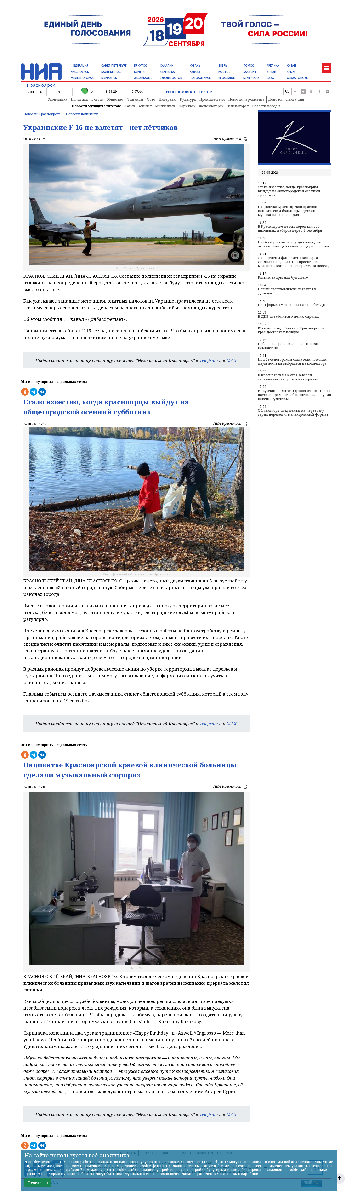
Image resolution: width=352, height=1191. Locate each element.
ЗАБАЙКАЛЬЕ (143, 78)
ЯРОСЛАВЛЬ (227, 78)
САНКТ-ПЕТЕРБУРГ (113, 65)
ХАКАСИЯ (249, 72)
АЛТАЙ (271, 72)
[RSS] (295, 91)
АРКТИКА (273, 65)
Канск (130, 106)
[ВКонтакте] (311, 91)
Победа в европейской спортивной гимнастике (288, 346)
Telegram (208, 360)
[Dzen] (303, 91)
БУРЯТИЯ (140, 72)
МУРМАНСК (109, 78)
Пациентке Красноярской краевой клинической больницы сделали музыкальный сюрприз (287, 211)
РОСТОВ (224, 72)
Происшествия (212, 99)
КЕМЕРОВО (251, 78)
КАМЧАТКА (167, 72)
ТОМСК (248, 65)
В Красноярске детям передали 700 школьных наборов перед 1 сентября (290, 228)
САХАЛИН (166, 65)
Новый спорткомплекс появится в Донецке (287, 291)
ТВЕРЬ (222, 65)
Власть (97, 99)
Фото (151, 99)
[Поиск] (286, 91)
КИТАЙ (291, 65)
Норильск (187, 106)
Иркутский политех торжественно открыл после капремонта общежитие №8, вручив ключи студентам (294, 395)
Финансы (135, 99)
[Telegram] (327, 91)
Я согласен (38, 1182)
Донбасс (275, 99)
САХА (270, 78)
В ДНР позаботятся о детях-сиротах (288, 317)
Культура (188, 99)
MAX (232, 360)
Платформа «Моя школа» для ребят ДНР (293, 305)
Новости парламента (246, 99)
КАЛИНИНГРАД (111, 72)
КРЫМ (291, 72)
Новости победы (266, 106)
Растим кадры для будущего (283, 278)
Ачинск (145, 106)
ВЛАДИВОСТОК (171, 78)
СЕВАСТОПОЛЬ (297, 78)
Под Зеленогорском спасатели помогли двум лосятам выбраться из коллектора (292, 361)
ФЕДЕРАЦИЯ (79, 65)
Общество (115, 99)
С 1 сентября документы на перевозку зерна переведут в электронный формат (293, 413)
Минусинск (165, 106)
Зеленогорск (238, 106)
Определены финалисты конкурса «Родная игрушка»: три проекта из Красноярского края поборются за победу (293, 262)
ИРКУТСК (140, 65)
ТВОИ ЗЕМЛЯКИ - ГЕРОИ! (188, 92)
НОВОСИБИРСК (200, 78)
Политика (79, 99)
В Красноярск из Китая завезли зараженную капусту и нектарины (288, 377)
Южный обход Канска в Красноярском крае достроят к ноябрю (291, 330)
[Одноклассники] (319, 91)
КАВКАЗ (195, 72)
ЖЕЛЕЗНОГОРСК (82, 78)
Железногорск (211, 106)
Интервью (167, 99)
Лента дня (295, 99)
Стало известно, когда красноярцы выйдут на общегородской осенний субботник (289, 191)
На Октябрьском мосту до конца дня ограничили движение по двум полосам (293, 244)
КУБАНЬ (195, 65)
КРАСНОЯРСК (80, 72)
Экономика (57, 99)
